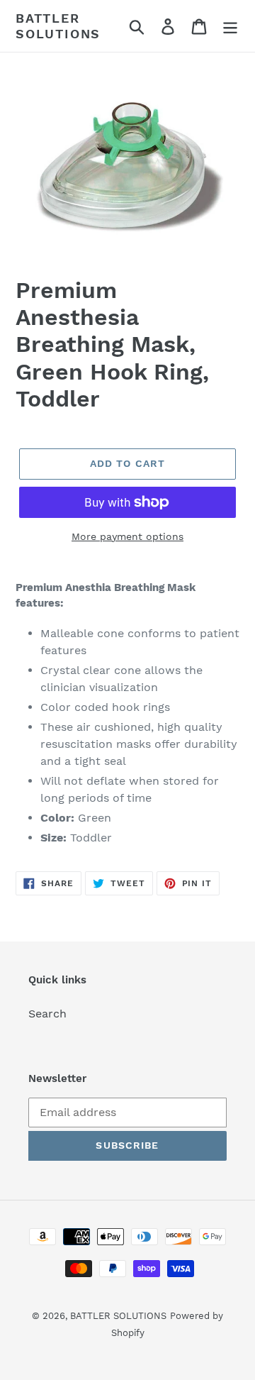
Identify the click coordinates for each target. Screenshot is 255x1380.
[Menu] (230, 26)
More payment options (127, 536)
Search (47, 1013)
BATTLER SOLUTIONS (58, 26)
